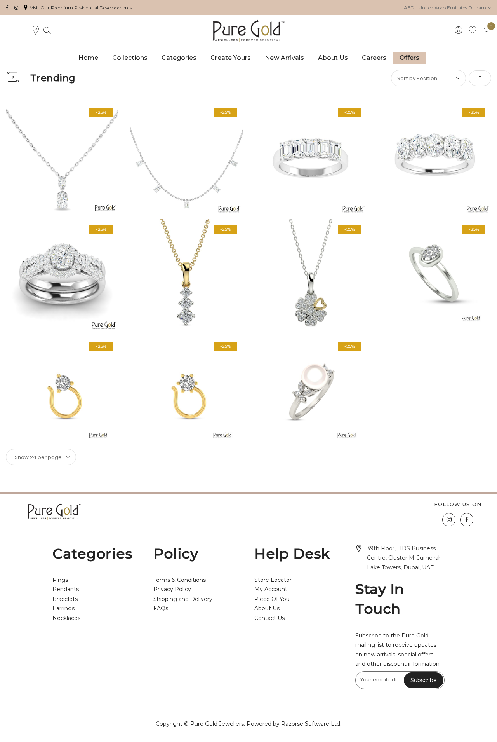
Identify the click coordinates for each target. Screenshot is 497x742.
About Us (267, 608)
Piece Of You (272, 598)
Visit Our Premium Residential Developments (81, 7)
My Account (270, 589)
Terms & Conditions (179, 579)
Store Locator (273, 579)
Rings (60, 579)
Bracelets (65, 598)
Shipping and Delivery (182, 598)
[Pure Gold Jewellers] (248, 30)
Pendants (65, 589)
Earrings (63, 608)
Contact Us (269, 618)
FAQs (160, 608)
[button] (447, 7)
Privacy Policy (172, 589)
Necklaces (66, 618)
